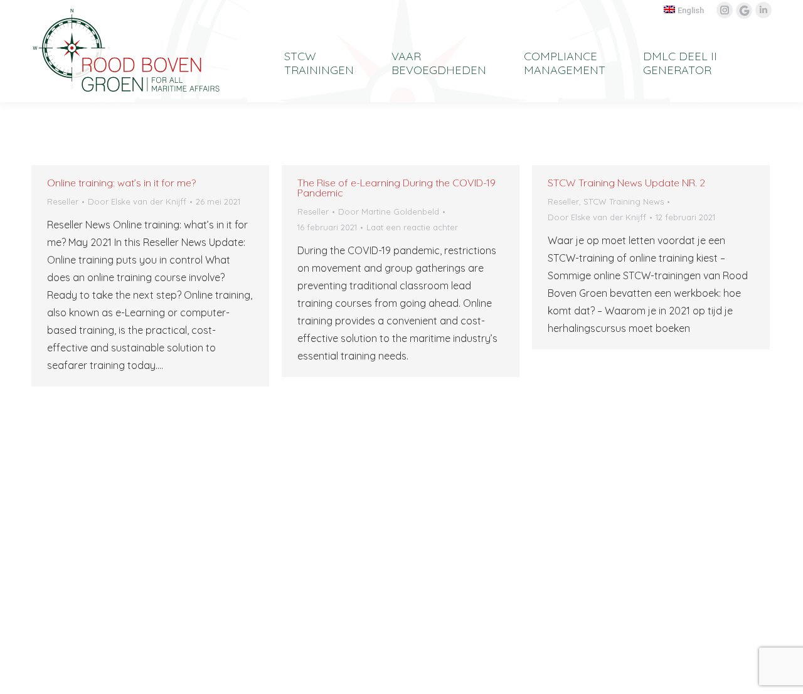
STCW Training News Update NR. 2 (626, 182)
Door (137, 201)
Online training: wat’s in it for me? (121, 182)
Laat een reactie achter (412, 227)
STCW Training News (623, 201)
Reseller (62, 201)
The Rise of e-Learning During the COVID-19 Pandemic (396, 187)
